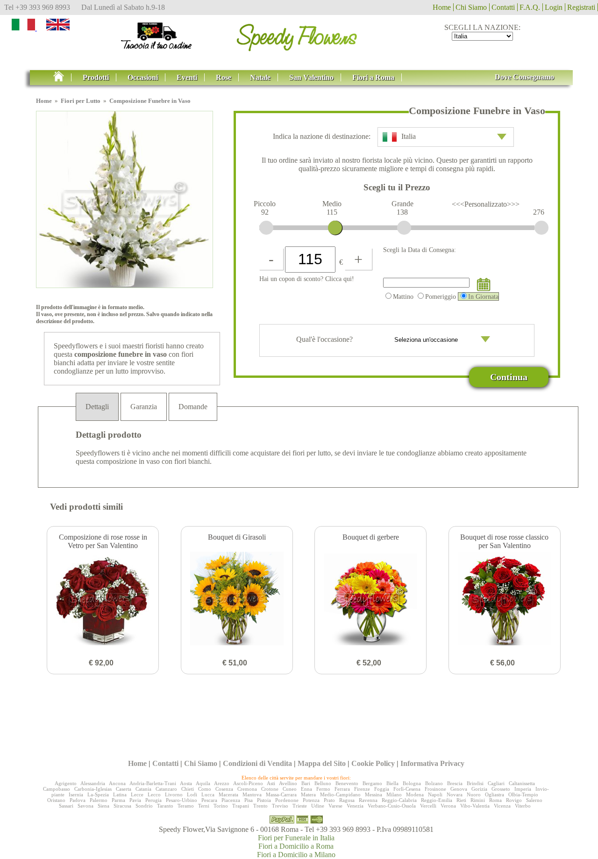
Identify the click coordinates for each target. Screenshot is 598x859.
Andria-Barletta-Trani (152, 783)
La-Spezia (98, 794)
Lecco (154, 794)
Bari (305, 783)
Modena (415, 794)
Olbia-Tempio (523, 794)
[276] (541, 228)
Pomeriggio (440, 296)
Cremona (247, 789)
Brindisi (475, 783)
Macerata (228, 794)
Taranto (165, 805)
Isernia (76, 794)
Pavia (135, 800)
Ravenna (368, 800)
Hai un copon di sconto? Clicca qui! (306, 278)
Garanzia (143, 407)
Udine (317, 805)
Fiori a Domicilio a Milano (296, 855)
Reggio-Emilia (436, 800)
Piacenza (230, 800)
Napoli (435, 794)
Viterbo (523, 805)
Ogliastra (494, 794)
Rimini (477, 800)
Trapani (240, 805)
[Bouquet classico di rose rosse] (505, 599)
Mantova (252, 794)
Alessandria (92, 783)
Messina (373, 794)
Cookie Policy (373, 763)
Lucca (207, 794)
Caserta (123, 789)
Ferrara (342, 789)
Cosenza (224, 789)
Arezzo (221, 783)
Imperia (522, 789)
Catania (143, 789)
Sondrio (144, 805)
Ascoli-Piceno (248, 783)
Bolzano (434, 783)
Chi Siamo (471, 7)
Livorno (174, 794)
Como (204, 789)
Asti (271, 783)
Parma (118, 800)
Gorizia (479, 789)
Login (553, 7)
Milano (394, 794)
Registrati (581, 7)
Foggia (381, 789)
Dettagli (97, 407)
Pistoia (264, 800)
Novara (455, 794)
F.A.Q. (530, 7)
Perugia (153, 800)
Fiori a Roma (373, 77)
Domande (192, 407)
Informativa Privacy (432, 763)
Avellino (288, 783)
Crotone (269, 789)
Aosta (186, 783)
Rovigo (514, 800)
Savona (85, 805)
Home (442, 7)
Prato (329, 800)
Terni (203, 805)
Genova (458, 789)
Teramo (186, 805)
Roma (495, 800)
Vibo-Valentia (475, 805)
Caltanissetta (522, 783)
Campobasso (56, 789)
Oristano (56, 800)
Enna (306, 789)
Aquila (203, 783)
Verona (448, 805)
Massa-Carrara (281, 794)
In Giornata (483, 296)
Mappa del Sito (322, 763)
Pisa (248, 800)
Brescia (455, 783)
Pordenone (287, 800)
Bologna (412, 783)
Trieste (299, 805)
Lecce (137, 794)
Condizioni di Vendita (257, 763)
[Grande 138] (404, 228)
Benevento (346, 783)
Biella (392, 783)
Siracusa (122, 805)
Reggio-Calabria (399, 800)
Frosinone (435, 789)
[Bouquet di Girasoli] (237, 599)
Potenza (311, 800)
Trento (260, 805)
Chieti (187, 789)
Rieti (461, 800)
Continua (508, 377)
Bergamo (372, 783)
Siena (103, 805)
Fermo (323, 789)
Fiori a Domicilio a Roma (296, 846)
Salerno (534, 800)
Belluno (322, 783)
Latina (120, 794)
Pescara (209, 800)
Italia (408, 136)
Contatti (503, 7)
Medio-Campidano (340, 794)
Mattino (403, 296)
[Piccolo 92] (266, 228)
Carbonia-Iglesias (93, 789)
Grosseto (500, 789)
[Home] (299, 34)
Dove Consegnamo (524, 77)
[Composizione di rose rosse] (103, 599)
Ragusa (347, 800)
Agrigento (66, 783)
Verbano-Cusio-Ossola (392, 805)
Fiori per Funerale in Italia (296, 838)
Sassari (66, 805)
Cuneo (290, 789)
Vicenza (502, 805)
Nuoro (474, 794)
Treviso (280, 805)
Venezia (355, 805)
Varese (335, 805)
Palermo (98, 800)
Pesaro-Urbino (181, 800)
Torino (221, 805)
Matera (308, 794)
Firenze (362, 789)
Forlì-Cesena (406, 789)
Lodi (192, 794)
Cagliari (496, 783)
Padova (77, 800)
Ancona (117, 783)
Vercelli (428, 805)
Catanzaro (166, 789)
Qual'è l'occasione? (325, 339)
